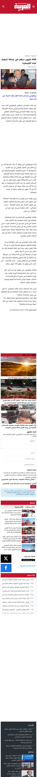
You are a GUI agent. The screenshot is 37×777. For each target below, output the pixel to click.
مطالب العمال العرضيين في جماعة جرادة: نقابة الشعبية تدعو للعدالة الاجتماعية (11, 512)
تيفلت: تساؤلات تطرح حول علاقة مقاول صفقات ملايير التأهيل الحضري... (18, 730)
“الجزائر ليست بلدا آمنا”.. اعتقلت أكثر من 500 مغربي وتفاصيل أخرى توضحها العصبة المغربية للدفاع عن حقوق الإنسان (19, 402)
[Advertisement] (18, 33)
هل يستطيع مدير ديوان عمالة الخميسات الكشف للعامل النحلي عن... (12, 765)
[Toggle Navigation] (34, 7)
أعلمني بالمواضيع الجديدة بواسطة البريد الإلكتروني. (19, 484)
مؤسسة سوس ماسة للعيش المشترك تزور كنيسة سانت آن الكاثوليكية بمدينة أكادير (12, 530)
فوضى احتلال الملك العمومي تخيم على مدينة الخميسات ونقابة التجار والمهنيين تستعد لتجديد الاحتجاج (11, 548)
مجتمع (27, 55)
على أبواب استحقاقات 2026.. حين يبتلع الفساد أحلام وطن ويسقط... (18, 741)
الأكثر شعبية (19, 507)
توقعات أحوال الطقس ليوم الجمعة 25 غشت (22, 378)
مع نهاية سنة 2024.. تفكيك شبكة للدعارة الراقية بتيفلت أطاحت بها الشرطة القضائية (12, 521)
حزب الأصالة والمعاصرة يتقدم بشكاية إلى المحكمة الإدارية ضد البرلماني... (20, 735)
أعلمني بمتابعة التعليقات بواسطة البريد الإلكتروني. (18, 479)
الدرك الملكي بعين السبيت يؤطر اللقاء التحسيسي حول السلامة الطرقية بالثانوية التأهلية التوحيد (11, 538)
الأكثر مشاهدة (30, 507)
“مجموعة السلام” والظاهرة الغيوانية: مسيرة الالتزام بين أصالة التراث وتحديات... (19, 746)
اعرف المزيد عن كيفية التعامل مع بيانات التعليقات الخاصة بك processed (21, 493)
